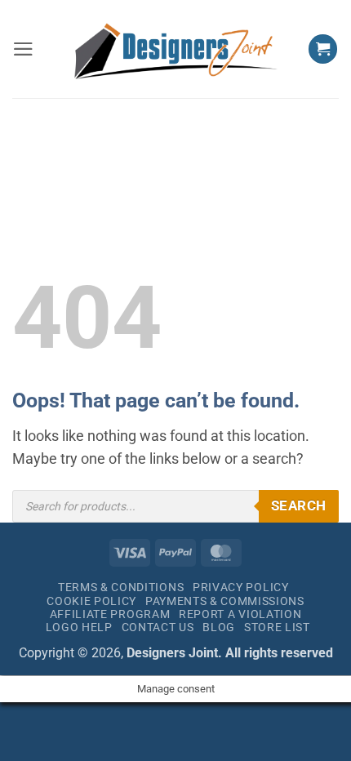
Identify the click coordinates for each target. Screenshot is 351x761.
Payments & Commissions (224, 600)
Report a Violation (240, 614)
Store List (277, 627)
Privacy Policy (241, 587)
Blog (218, 627)
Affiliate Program (110, 614)
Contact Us (158, 627)
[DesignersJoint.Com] (176, 49)
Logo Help (79, 627)
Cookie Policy (91, 600)
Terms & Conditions (121, 587)
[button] (23, 49)
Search (299, 505)
